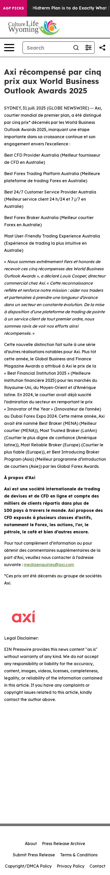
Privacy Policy (70, 866)
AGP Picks (13, 8)
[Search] (76, 47)
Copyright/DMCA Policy (28, 866)
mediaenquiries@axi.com (49, 564)
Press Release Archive (63, 843)
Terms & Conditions (78, 854)
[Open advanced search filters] (88, 47)
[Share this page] (102, 47)
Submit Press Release (34, 854)
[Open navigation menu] (9, 47)
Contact (97, 866)
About (31, 843)
